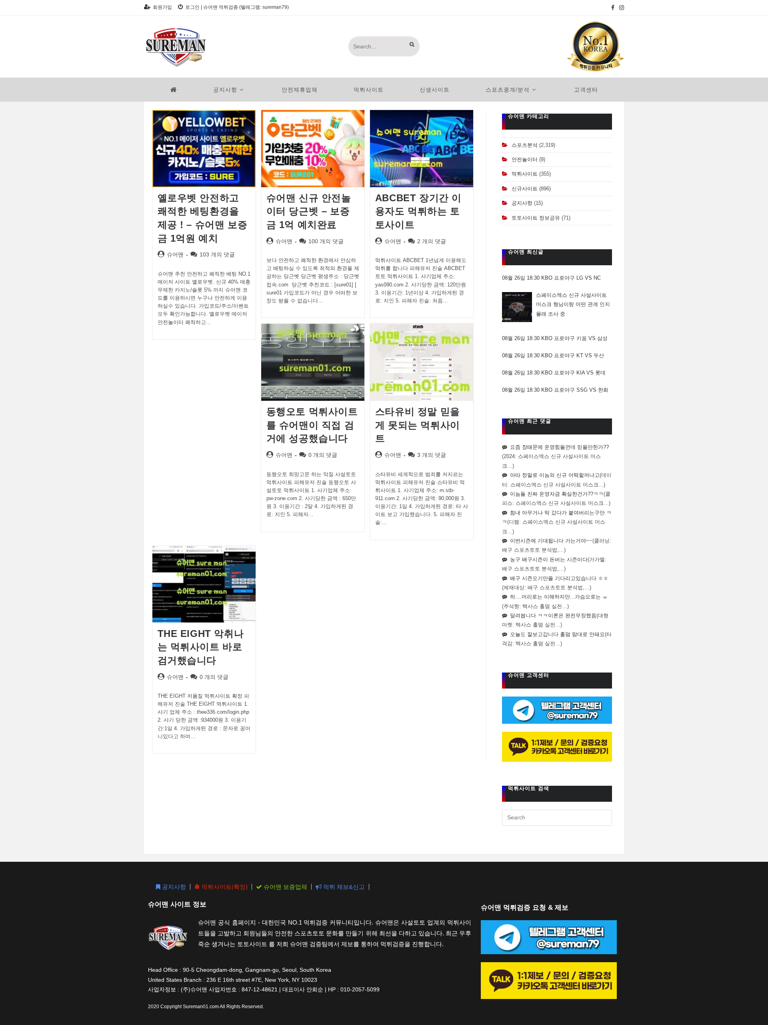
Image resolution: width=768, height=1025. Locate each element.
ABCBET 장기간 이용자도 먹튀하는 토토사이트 (418, 211)
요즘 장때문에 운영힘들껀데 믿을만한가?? (559, 447)
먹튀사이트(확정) (224, 886)
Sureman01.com (201, 1006)
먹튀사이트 (525, 174)
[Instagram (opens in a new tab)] (620, 8)
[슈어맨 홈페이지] (173, 90)
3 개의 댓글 (431, 455)
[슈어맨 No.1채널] (595, 46)
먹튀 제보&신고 (343, 886)
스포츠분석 (525, 145)
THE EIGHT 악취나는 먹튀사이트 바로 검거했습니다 (201, 647)
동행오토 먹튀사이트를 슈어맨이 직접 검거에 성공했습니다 (312, 425)
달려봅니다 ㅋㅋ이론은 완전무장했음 (553, 616)
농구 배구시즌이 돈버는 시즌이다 (549, 560)
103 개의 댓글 (217, 254)
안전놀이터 (525, 159)
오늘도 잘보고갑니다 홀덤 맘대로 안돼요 (557, 634)
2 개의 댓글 (431, 241)
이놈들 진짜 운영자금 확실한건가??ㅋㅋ (557, 494)
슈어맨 (175, 254)
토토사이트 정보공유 (536, 218)
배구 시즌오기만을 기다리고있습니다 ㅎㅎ (559, 578)
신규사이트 (525, 189)
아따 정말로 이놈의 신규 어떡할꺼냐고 (555, 475)
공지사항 (522, 203)
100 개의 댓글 (326, 241)
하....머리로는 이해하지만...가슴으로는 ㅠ (559, 597)
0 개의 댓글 (322, 455)
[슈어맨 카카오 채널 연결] (557, 746)
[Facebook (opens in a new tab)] (613, 8)
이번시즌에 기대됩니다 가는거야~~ (551, 541)
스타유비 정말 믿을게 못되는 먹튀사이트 (417, 425)
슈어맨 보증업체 (284, 886)
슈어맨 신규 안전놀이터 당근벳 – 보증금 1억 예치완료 (308, 211)
